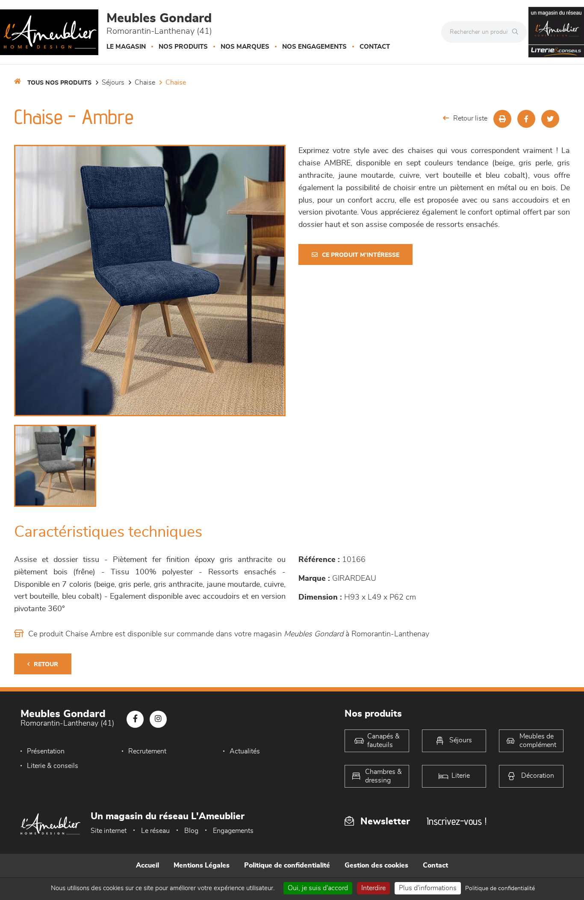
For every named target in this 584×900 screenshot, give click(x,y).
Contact (375, 47)
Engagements (233, 830)
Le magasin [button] (126, 47)
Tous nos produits (59, 83)
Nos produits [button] (183, 47)
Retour (46, 665)
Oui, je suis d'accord (318, 888)
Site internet (109, 830)
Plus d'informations (428, 888)
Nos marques (245, 47)
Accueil (147, 865)
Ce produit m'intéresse (360, 255)
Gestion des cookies (376, 865)
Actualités (245, 751)
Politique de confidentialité (287, 865)
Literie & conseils (52, 765)
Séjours (113, 82)
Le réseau (155, 830)
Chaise (145, 82)
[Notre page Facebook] (135, 719)
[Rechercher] (517, 32)
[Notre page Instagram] (158, 719)
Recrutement (147, 751)
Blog (191, 830)
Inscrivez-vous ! (457, 821)
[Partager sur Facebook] (526, 119)
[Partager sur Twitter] (550, 119)
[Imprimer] (502, 119)
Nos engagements (314, 47)
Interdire (373, 888)
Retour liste (470, 118)
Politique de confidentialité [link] (500, 888)
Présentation (46, 751)
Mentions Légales (202, 865)
